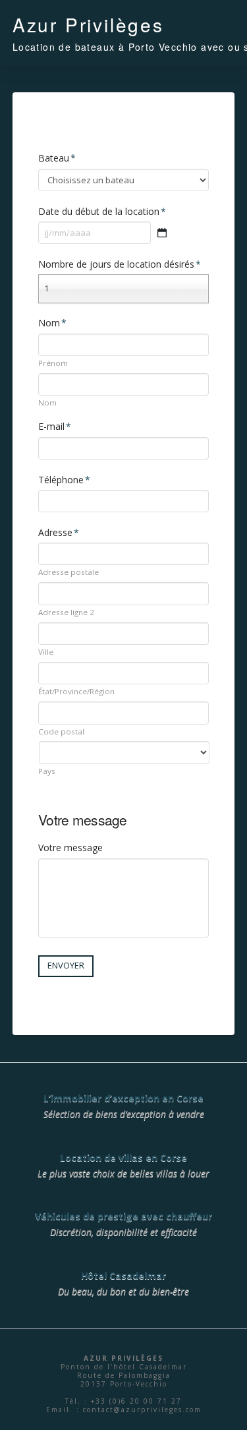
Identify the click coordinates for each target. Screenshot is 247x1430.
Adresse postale (68, 572)
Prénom (53, 363)
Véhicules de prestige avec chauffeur (123, 1216)
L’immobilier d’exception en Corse (123, 1098)
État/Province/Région (76, 692)
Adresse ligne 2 (66, 612)
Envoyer (65, 965)
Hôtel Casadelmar (123, 1275)
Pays (46, 771)
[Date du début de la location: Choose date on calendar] (162, 233)
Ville (45, 652)
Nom (47, 403)
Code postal (61, 732)
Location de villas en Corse (123, 1157)
